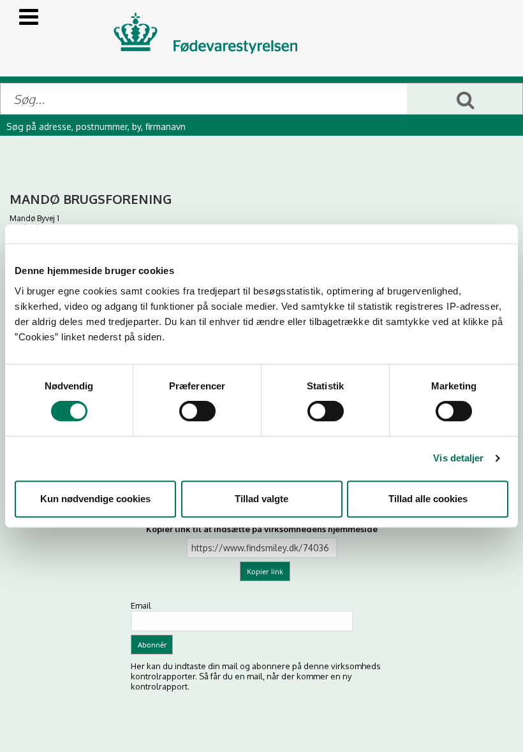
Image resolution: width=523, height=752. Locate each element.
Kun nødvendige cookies (95, 498)
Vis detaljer (458, 457)
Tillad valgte (261, 498)
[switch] (197, 411)
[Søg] (464, 98)
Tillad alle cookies (428, 498)
